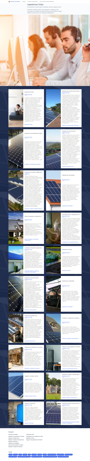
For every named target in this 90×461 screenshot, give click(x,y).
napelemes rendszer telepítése (24, 456)
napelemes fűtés (60, 454)
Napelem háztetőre (13, 441)
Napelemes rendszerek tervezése (16, 436)
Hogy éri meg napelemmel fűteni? (34, 439)
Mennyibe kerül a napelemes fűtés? (34, 436)
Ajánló (10, 454)
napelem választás (12, 456)
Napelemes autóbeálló (13, 443)
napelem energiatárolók (63, 456)
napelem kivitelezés (52, 454)
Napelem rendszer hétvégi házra (16, 439)
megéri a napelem (68, 454)
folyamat (15, 454)
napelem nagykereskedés (37, 456)
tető (29, 454)
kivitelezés (34, 454)
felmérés (39, 454)
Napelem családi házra (33, 1)
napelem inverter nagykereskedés (50, 456)
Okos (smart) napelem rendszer (47, 1)
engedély (25, 454)
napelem (44, 454)
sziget (20, 454)
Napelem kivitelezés (15, 1)
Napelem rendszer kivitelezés (15, 446)
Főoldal (24, 1)
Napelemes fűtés (30, 434)
